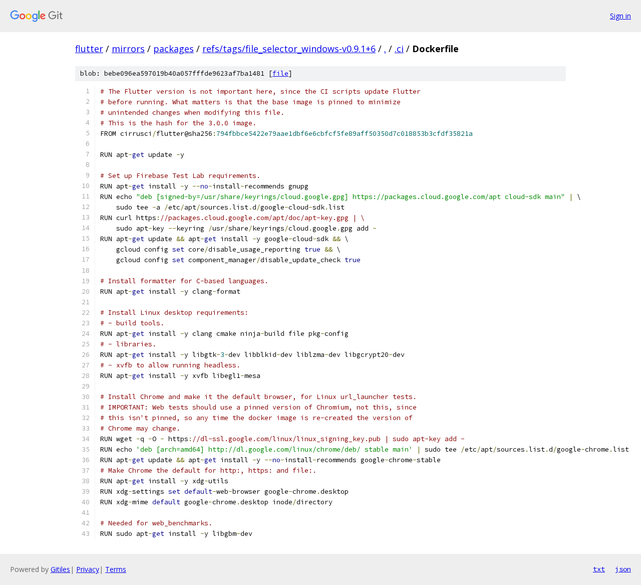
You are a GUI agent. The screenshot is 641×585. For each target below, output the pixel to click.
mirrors (128, 49)
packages (173, 49)
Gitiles (60, 569)
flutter (89, 49)
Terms (115, 569)
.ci (399, 49)
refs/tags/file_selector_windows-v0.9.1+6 (289, 49)
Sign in (620, 16)
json (623, 568)
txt (599, 568)
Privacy (87, 569)
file (280, 73)
